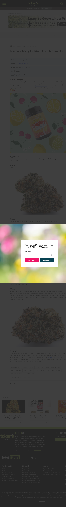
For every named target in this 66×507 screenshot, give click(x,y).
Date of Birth (29, 251)
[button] (32, 260)
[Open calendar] (51, 255)
